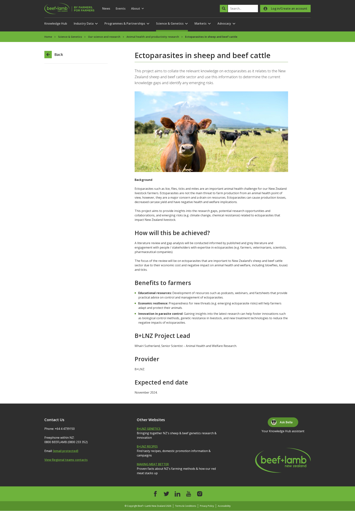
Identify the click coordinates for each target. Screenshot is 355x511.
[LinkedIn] (177, 494)
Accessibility (224, 505)
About (137, 8)
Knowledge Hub (55, 23)
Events (121, 8)
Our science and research (104, 36)
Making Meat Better (153, 464)
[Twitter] (166, 494)
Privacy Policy (207, 505)
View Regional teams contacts (66, 460)
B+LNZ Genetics (148, 429)
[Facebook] (155, 494)
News (106, 8)
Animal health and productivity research (152, 36)
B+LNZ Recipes (147, 446)
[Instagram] (199, 494)
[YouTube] (188, 494)
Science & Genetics (70, 36)
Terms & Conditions (185, 505)
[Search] (224, 8)
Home (48, 36)
